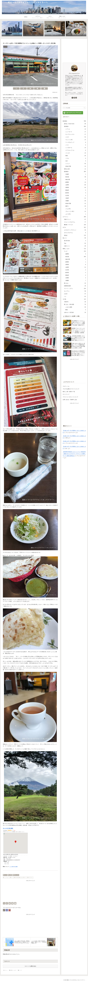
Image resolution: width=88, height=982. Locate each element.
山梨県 (10, 874)
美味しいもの (16, 874)
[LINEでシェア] (37, 88)
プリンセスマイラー (74, 73)
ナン (12, 877)
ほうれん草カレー (23, 877)
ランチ (5, 874)
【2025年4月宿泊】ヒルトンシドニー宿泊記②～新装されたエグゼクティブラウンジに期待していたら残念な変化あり (74, 453)
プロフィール (66, 386)
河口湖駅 (16, 866)
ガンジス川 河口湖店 (8, 828)
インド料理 (11, 866)
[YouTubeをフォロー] (9, 910)
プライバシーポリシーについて (70, 397)
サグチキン (31, 877)
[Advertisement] (30, 891)
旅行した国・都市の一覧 (69, 391)
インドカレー (6, 877)
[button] (84, 108)
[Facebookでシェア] (23, 88)
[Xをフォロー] (4, 910)
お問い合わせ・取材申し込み (70, 399)
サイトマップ (66, 394)
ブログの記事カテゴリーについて (71, 388)
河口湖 (16, 877)
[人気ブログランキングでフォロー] (73, 112)
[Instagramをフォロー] (7, 910)
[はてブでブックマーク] (30, 88)
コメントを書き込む (30, 966)
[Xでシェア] (16, 88)
